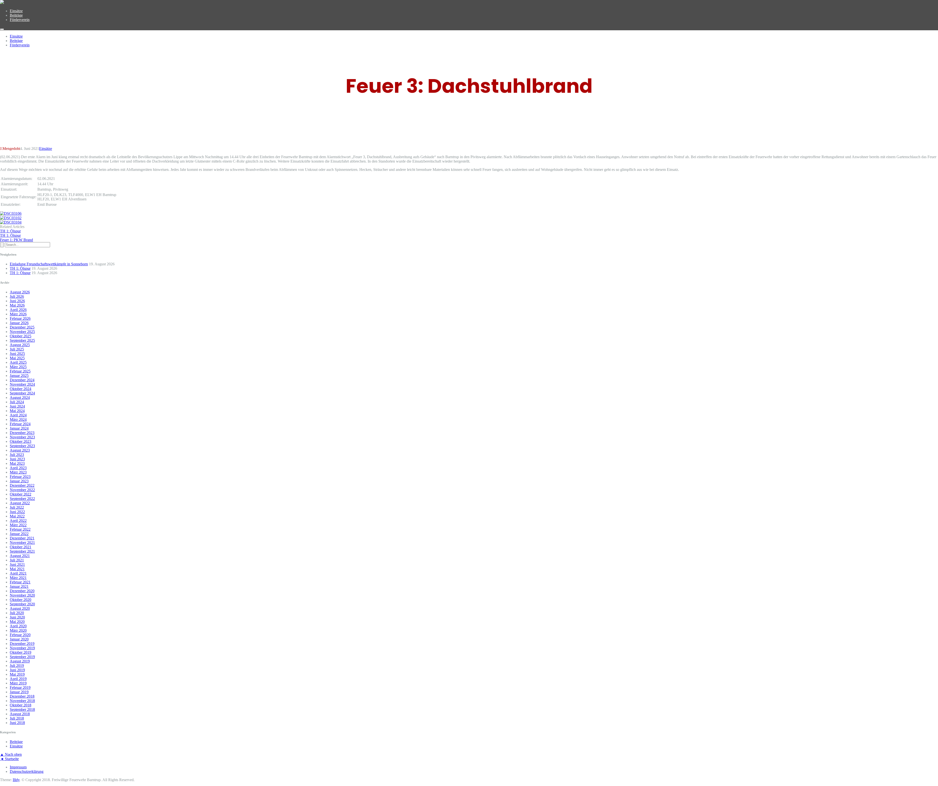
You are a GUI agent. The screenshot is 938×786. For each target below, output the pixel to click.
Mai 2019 (17, 674)
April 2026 (18, 310)
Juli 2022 (17, 507)
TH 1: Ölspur (20, 268)
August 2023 (20, 450)
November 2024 (22, 384)
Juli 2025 (17, 349)
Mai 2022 (17, 516)
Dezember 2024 (22, 380)
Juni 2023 (17, 459)
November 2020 (22, 595)
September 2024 (22, 393)
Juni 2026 (17, 301)
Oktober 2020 (20, 600)
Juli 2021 (17, 560)
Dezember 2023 (22, 433)
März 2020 (18, 630)
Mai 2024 (17, 411)
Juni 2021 (17, 564)
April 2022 (18, 520)
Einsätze (16, 11)
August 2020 (20, 608)
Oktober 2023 (20, 441)
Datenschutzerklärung (26, 771)
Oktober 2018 (20, 705)
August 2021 (20, 556)
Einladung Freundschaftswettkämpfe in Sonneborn (49, 264)
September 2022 (22, 498)
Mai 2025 (17, 358)
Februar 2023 (20, 477)
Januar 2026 (19, 323)
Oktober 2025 (20, 336)
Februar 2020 (20, 635)
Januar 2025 (19, 375)
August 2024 (20, 397)
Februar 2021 (20, 582)
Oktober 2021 (20, 547)
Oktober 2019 (20, 652)
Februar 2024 (20, 424)
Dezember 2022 (22, 485)
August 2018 (20, 714)
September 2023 (22, 446)
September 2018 (22, 709)
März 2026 (18, 314)
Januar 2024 (19, 428)
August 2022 (20, 503)
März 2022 (18, 525)
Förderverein (20, 20)
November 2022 (22, 490)
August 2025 (20, 345)
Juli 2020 (17, 613)
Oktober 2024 (20, 389)
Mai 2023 (17, 463)
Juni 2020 (17, 617)
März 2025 (18, 367)
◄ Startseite (9, 759)
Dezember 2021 (22, 538)
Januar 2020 (19, 639)
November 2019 (22, 648)
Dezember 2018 (22, 696)
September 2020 (22, 604)
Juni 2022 (17, 512)
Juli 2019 (17, 665)
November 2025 (22, 332)
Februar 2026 (20, 318)
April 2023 (18, 468)
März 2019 (18, 683)
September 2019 (22, 657)
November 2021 (22, 542)
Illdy (16, 780)
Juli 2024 (17, 402)
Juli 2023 (17, 455)
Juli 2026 (17, 296)
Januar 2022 (19, 534)
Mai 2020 (17, 622)
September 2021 (22, 551)
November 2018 (22, 701)
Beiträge (16, 15)
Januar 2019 (19, 692)
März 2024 (18, 419)
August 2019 (20, 661)
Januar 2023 (19, 481)
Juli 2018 (17, 718)
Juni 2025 (17, 354)
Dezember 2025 (22, 327)
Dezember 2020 (22, 591)
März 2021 (18, 578)
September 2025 (22, 340)
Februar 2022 (20, 529)
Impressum (18, 767)
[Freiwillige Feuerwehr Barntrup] (2, 2)
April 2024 (18, 415)
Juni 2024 (17, 406)
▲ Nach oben (11, 754)
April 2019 (18, 679)
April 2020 (18, 626)
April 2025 (18, 362)
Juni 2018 (17, 723)
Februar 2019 (20, 687)
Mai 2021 (17, 569)
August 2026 (20, 292)
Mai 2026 (17, 305)
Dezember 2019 (22, 643)
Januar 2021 (19, 586)
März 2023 (18, 472)
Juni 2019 (17, 670)
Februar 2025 (20, 371)
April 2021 (18, 573)
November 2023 (22, 437)
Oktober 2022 (20, 494)
